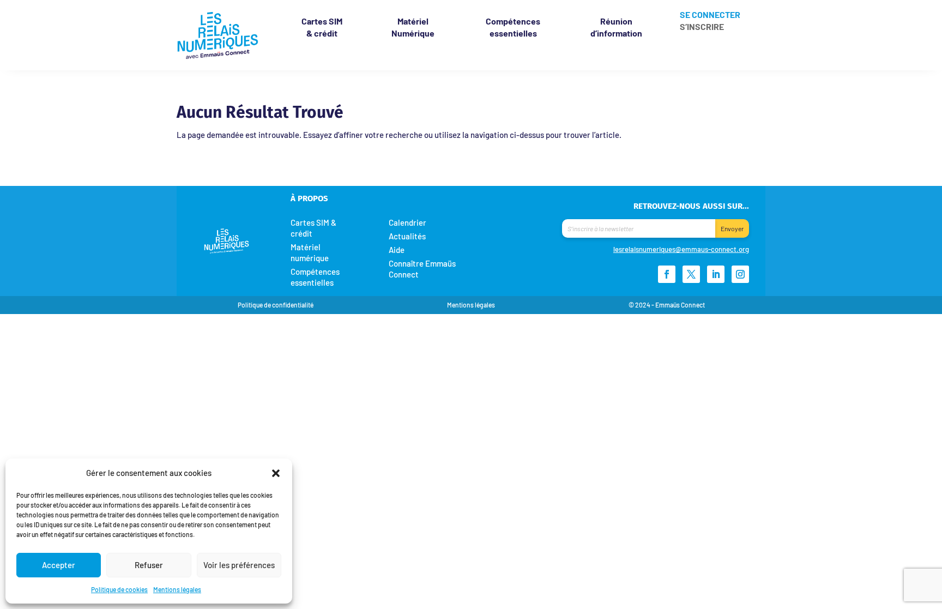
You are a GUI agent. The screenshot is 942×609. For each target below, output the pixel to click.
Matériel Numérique (412, 27)
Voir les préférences (239, 565)
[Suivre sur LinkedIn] (715, 274)
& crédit (321, 27)
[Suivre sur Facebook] (666, 274)
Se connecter (710, 15)
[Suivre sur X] (691, 274)
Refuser (149, 565)
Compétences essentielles (513, 27)
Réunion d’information (616, 27)
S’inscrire (702, 27)
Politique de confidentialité (275, 305)
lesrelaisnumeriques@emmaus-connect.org (681, 249)
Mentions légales (177, 589)
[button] (275, 472)
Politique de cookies (119, 589)
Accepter (58, 565)
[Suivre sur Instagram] (740, 274)
